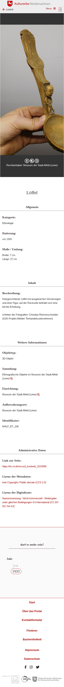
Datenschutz (32, 658)
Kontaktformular (32, 620)
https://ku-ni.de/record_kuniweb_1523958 (24, 466)
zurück (9, 9)
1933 (16, 571)
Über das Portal (32, 611)
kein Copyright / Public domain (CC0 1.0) (24, 482)
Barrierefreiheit (32, 639)
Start (32, 602)
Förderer (32, 630)
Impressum (32, 650)
